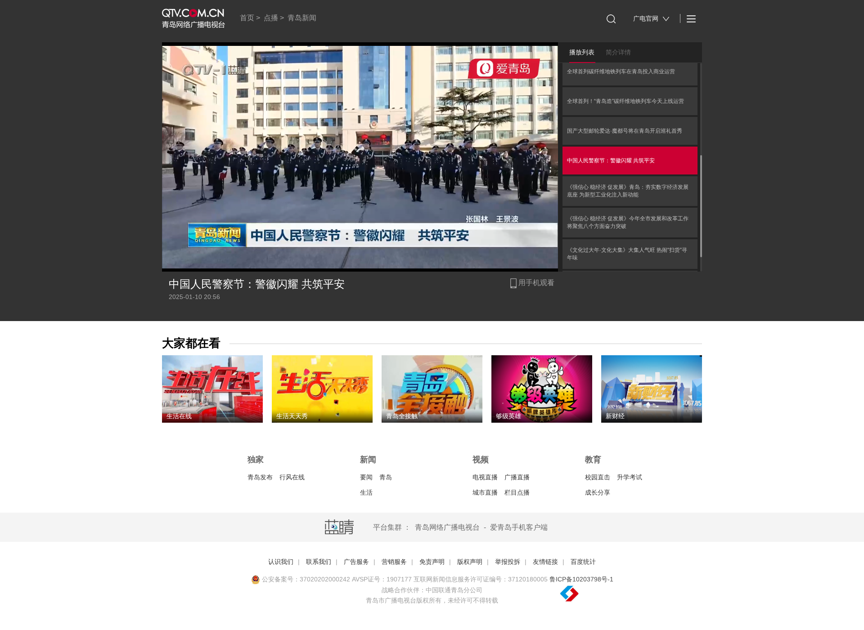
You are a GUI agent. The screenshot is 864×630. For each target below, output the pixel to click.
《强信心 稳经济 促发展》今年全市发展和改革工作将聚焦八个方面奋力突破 (627, 222)
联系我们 (318, 561)
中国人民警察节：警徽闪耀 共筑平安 (611, 160)
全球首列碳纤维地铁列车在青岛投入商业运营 (621, 71)
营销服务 (394, 561)
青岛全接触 (402, 416)
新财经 (615, 416)
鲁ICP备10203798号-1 (581, 579)
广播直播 (517, 477)
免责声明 (432, 561)
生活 (366, 492)
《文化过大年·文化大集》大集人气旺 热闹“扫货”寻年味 (627, 254)
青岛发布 (260, 477)
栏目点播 (517, 492)
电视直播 (485, 477)
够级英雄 (508, 416)
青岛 (385, 477)
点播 (271, 18)
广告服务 (356, 561)
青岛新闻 (302, 18)
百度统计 (583, 561)
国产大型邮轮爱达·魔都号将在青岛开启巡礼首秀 (624, 131)
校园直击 (597, 477)
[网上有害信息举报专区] (594, 594)
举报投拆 (507, 561)
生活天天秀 (292, 416)
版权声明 (469, 561)
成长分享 (597, 492)
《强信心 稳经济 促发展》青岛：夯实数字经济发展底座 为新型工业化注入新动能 (627, 191)
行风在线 (292, 477)
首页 (247, 18)
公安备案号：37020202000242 (305, 579)
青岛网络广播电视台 (447, 527)
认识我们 (280, 561)
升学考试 (629, 477)
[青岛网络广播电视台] (193, 18)
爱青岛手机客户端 (519, 527)
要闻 (366, 477)
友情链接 (545, 561)
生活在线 (179, 416)
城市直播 (485, 492)
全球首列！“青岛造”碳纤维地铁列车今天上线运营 (625, 101)
